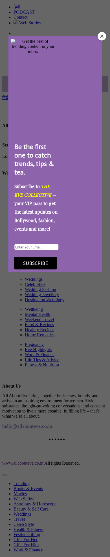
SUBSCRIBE (35, 263)
